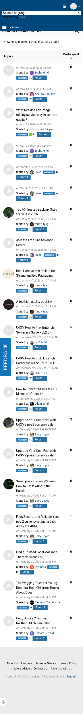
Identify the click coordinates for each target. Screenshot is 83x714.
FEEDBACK (5, 357)
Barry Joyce (42, 434)
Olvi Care (40, 566)
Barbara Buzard (44, 633)
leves (38, 172)
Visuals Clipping (44, 129)
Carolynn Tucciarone (47, 602)
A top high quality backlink (34, 301)
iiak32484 (41, 342)
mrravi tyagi (42, 224)
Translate (34, 17)
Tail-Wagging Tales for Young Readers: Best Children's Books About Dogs (37, 587)
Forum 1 (40, 77)
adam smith (42, 403)
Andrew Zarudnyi (45, 94)
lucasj (38, 254)
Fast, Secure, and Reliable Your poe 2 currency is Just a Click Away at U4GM (37, 521)
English (72, 676)
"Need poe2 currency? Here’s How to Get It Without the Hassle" (36, 486)
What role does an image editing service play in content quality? (36, 114)
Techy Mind (42, 72)
